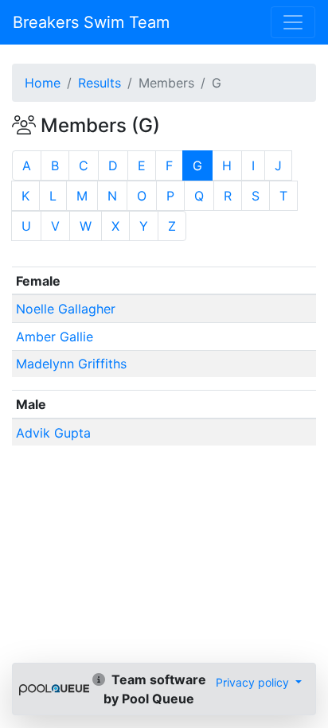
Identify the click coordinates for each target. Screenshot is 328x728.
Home (43, 83)
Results (99, 83)
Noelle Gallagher (65, 309)
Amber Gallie (54, 337)
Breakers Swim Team (91, 22)
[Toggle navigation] (293, 22)
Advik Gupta (53, 433)
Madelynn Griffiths (71, 364)
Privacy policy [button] (254, 682)
